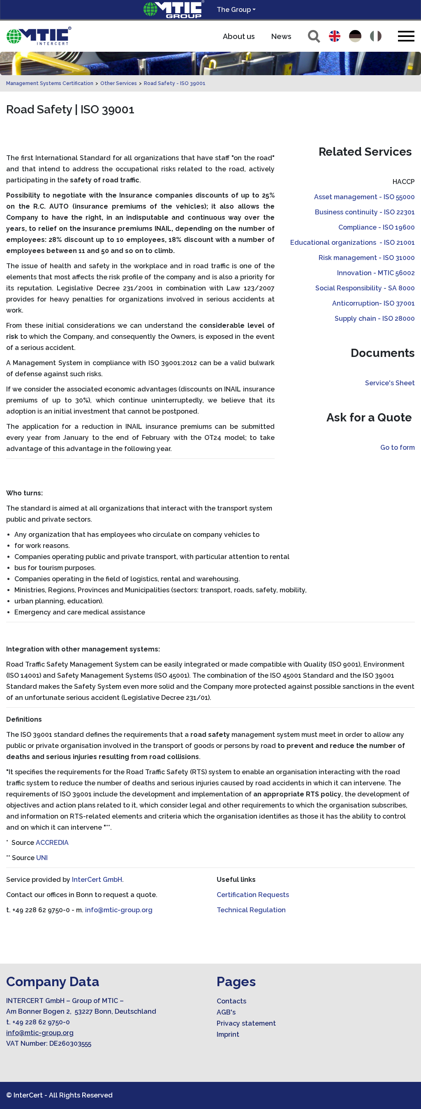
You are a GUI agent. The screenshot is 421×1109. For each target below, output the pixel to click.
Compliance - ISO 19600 (376, 227)
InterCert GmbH (97, 880)
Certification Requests (253, 895)
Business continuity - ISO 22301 (365, 212)
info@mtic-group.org (119, 910)
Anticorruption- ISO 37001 (373, 303)
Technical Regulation (251, 910)
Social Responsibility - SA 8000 (365, 288)
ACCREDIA (52, 843)
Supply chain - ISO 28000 (375, 318)
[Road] (39, 36)
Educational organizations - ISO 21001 (352, 242)
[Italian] (376, 36)
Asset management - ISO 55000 (364, 197)
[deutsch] (355, 36)
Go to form (397, 447)
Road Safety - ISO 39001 (175, 83)
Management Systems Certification (49, 83)
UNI (42, 858)
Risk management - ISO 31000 (367, 258)
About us (239, 36)
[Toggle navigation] (406, 36)
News (281, 36)
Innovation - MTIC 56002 (376, 273)
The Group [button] (234, 10)
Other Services (118, 83)
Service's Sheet (390, 383)
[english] (334, 36)
